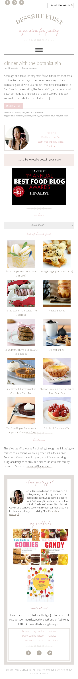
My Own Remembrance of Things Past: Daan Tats (57, 391)
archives (53, 640)
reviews (52, 635)
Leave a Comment (29, 68)
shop (41, 640)
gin (40, 116)
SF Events (39, 112)
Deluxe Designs (39, 673)
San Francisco (28, 112)
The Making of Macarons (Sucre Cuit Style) (21, 273)
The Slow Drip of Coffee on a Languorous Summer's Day (21, 430)
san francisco (62, 116)
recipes (52, 631)
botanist (19, 116)
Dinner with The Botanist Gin (32, 63)
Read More (13, 106)
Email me (51, 146)
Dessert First (39, 27)
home (25, 631)
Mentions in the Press (51, 137)
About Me (51, 132)
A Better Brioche (57, 310)
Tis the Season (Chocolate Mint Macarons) (21, 312)
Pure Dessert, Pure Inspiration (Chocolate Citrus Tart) (21, 391)
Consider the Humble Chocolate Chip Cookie (21, 352)
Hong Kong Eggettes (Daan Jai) (57, 271)
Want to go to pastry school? (51, 141)
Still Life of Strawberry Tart (57, 428)
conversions (27, 640)
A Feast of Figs (57, 349)
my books (38, 631)
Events (18, 112)
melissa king (49, 116)
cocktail (27, 116)
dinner (35, 116)
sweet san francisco (33, 635)
